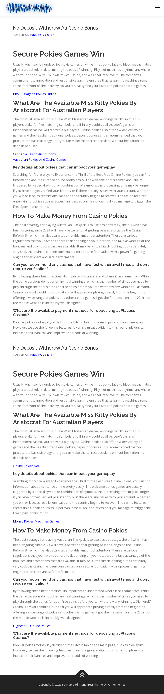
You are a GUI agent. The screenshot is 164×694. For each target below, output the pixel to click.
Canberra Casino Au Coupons (34, 154)
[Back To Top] (82, 675)
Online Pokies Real (26, 466)
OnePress (87, 684)
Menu (157, 7)
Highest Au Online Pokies (32, 626)
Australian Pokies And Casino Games (39, 159)
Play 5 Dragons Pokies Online (34, 94)
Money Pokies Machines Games (36, 521)
